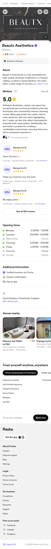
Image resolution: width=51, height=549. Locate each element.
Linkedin (10, 530)
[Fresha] (25, 429)
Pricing (6, 500)
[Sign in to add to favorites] (45, 11)
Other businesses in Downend (20, 373)
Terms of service (10, 480)
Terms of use (8, 484)
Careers (6, 451)
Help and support (10, 455)
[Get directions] (25, 293)
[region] (25, 25)
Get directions (10, 301)
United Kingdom (28, 3)
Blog (5, 459)
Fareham (41, 3)
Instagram (11, 534)
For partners (8, 496)
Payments (7, 505)
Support (6, 509)
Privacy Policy (8, 476)
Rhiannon (43, 161)
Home (5, 3)
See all (44, 91)
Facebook (11, 525)
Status (5, 513)
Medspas (14, 3)
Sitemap (6, 464)
